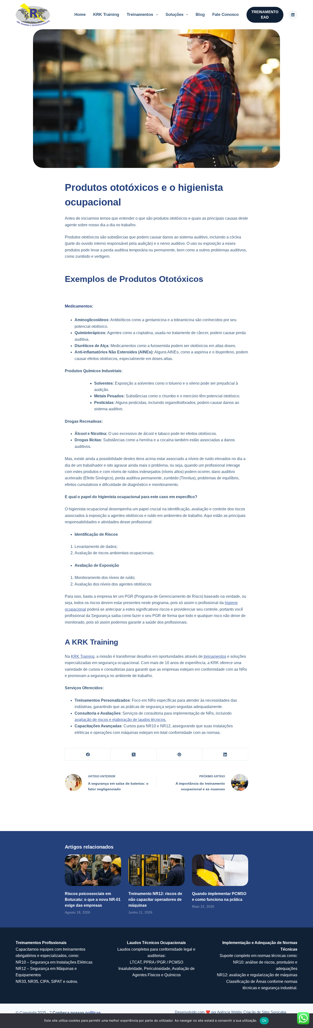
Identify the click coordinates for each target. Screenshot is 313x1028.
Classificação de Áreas (246, 981)
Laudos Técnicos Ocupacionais (156, 943)
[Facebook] (88, 754)
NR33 (21, 981)
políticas (93, 1013)
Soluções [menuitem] (174, 14)
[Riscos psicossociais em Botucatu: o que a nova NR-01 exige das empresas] (93, 870)
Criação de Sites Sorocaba (264, 1012)
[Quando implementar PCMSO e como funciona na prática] (220, 870)
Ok (264, 1020)
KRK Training (82, 656)
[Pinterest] (179, 754)
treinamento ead (265, 15)
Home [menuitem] (80, 14)
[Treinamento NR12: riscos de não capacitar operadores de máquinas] (156, 870)
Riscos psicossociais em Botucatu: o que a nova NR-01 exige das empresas (93, 899)
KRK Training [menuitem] (106, 14)
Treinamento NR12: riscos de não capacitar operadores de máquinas (155, 899)
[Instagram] (293, 14)
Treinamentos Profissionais (41, 943)
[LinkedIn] (225, 754)
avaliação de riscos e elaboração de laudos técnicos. (120, 720)
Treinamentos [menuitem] (140, 14)
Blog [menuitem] (200, 14)
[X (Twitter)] (133, 754)
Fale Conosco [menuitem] (225, 14)
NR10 (21, 962)
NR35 (33, 981)
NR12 (21, 968)
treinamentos (214, 656)
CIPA (44, 981)
